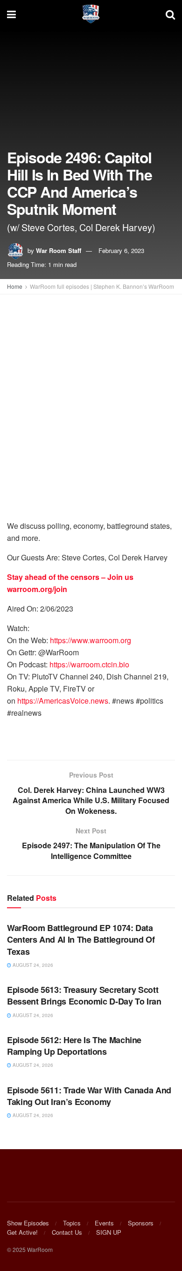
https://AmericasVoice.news (62, 700)
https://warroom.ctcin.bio (89, 664)
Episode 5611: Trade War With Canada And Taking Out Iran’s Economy (89, 1096)
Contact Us (67, 1232)
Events (104, 1222)
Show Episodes (28, 1222)
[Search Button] (170, 14)
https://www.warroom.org (90, 640)
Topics (72, 1222)
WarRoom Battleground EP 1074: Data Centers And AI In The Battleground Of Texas (81, 939)
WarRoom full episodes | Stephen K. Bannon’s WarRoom (102, 286)
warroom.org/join (37, 589)
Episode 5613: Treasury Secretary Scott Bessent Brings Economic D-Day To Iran (84, 995)
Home (14, 286)
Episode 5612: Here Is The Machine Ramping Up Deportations (74, 1046)
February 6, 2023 (121, 250)
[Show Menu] (11, 14)
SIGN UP (108, 1232)
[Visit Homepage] (91, 14)
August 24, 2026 (32, 965)
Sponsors (141, 1222)
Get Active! (22, 1232)
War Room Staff (58, 250)
